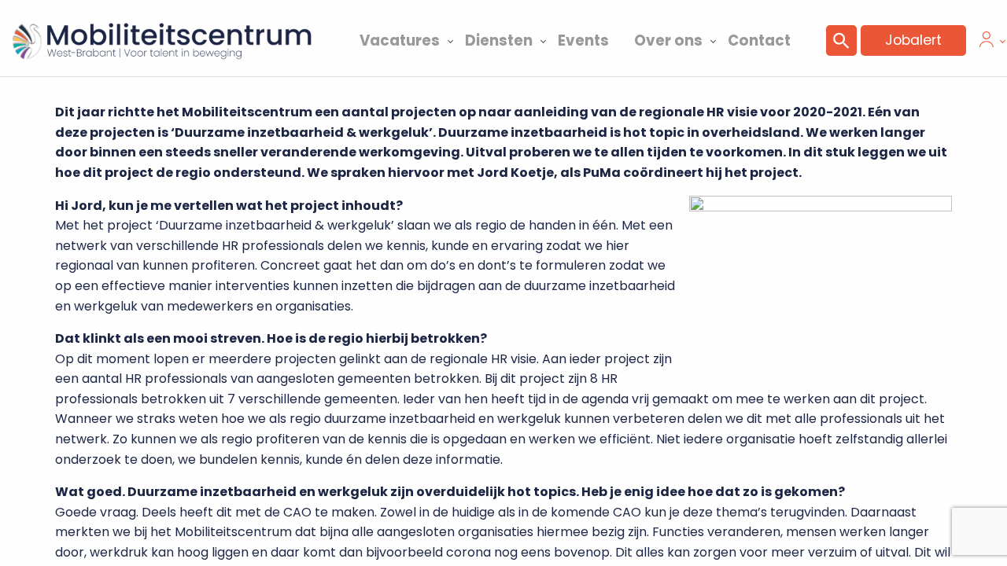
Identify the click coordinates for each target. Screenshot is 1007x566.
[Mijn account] (986, 43)
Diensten (499, 40)
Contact (759, 40)
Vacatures (400, 40)
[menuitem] (399, 38)
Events (583, 40)
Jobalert (913, 40)
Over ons (668, 40)
